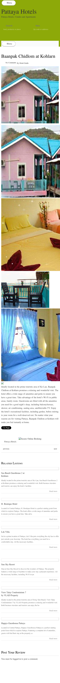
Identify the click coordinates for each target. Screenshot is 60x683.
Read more (53, 491)
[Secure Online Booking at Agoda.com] (30, 438)
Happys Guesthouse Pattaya (13, 623)
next (55, 448)
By (18, 63)
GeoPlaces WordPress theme (30, 680)
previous (6, 448)
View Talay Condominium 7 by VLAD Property (13, 594)
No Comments (11, 62)
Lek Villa (5, 531)
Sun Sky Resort (8, 564)
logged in (17, 658)
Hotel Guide (24, 63)
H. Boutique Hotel (9, 503)
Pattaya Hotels (19, 11)
